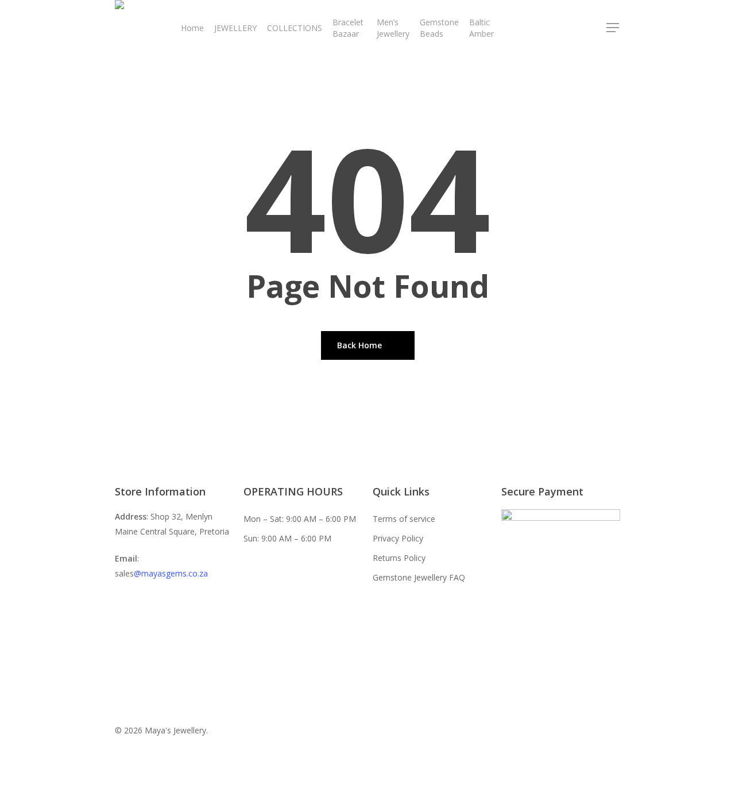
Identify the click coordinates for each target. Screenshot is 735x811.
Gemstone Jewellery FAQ (419, 577)
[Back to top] (367, 803)
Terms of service (404, 518)
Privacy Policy (398, 538)
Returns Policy (399, 557)
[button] (613, 28)
